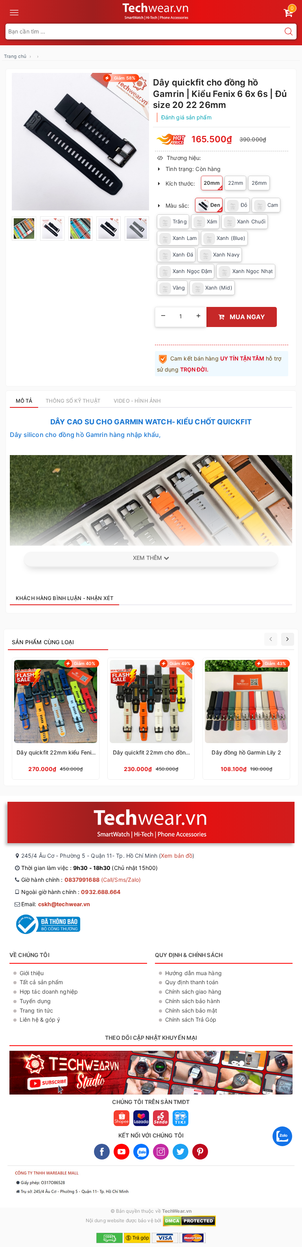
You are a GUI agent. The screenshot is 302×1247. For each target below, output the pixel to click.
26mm (259, 183)
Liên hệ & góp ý (40, 1019)
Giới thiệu (32, 973)
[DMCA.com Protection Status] (189, 1221)
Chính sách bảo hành (192, 1001)
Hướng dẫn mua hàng (193, 973)
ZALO (141, 1152)
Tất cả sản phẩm (41, 982)
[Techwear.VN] (156, 10)
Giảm (124, 78)
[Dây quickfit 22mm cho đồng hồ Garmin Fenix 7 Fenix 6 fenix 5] (151, 718)
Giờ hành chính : (81, 879)
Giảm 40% (84, 663)
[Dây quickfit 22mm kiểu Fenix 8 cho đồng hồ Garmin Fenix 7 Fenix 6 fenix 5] (55, 718)
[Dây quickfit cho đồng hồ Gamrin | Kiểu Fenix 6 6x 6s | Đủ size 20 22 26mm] (80, 141)
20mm (212, 183)
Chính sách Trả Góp (190, 1019)
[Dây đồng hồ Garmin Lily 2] (246, 718)
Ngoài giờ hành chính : (71, 891)
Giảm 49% (180, 663)
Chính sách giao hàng (193, 991)
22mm (235, 183)
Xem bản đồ (176, 855)
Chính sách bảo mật (191, 1010)
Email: (55, 904)
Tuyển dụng (35, 1001)
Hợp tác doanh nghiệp (49, 991)
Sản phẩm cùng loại (43, 642)
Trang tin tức (36, 1010)
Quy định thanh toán (191, 982)
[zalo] (282, 1148)
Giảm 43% (275, 663)
